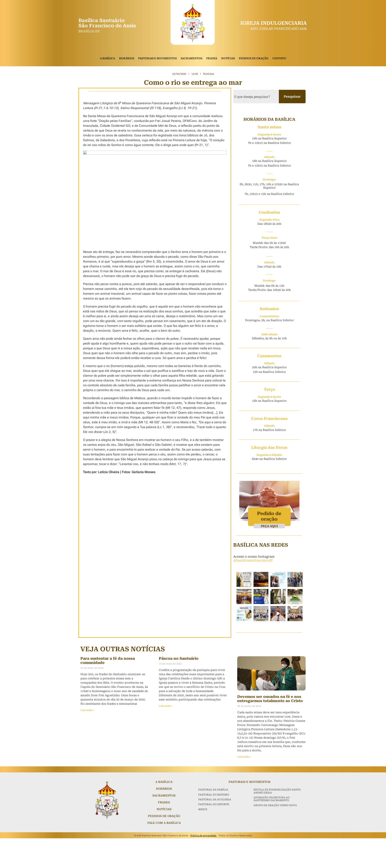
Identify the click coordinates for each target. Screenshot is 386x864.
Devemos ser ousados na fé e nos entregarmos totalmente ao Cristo (270, 698)
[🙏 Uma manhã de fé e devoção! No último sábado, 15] (261, 613)
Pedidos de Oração (253, 58)
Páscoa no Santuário (178, 658)
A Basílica (107, 58)
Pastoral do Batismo (213, 794)
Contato (279, 58)
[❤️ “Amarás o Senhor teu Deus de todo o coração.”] (244, 613)
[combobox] (256, 96)
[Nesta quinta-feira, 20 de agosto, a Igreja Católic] (277, 579)
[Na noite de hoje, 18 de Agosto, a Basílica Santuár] (295, 613)
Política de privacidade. (203, 835)
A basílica (163, 781)
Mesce (202, 809)
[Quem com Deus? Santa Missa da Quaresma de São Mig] (277, 596)
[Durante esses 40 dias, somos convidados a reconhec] (261, 596)
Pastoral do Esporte (213, 804)
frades (164, 802)
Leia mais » (87, 710)
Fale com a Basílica (164, 822)
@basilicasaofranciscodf (253, 560)
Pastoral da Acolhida (214, 799)
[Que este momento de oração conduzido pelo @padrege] (277, 613)
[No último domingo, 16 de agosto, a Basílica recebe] (244, 596)
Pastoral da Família (213, 789)
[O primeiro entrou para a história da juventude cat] (244, 579)
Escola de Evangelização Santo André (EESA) (277, 791)
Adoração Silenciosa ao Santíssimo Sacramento (272, 799)
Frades (211, 58)
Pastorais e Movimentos (157, 58)
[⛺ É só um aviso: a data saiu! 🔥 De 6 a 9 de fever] (295, 596)
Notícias (228, 58)
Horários (126, 58)
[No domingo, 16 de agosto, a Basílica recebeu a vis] (295, 579)
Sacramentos (191, 58)
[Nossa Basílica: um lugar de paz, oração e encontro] (261, 579)
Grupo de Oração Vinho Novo (275, 805)
